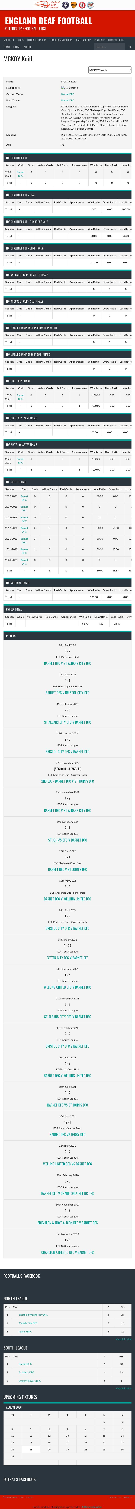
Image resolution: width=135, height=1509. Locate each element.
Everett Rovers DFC (30, 1380)
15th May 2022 (67, 880)
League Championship (61, 40)
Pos (7, 1307)
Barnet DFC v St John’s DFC (67, 869)
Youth (27, 47)
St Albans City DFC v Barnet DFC (67, 722)
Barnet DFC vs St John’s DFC (67, 1105)
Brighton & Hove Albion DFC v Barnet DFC (67, 1222)
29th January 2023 (67, 733)
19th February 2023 (67, 703)
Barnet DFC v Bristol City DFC (67, 692)
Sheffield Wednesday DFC (33, 1314)
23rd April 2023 (67, 645)
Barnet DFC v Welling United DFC (67, 898)
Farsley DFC (25, 1331)
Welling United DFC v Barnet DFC (67, 987)
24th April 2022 (67, 910)
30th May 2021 (67, 1116)
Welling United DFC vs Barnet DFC (67, 1163)
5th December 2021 (68, 968)
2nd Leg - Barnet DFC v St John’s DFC (67, 781)
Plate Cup (99, 40)
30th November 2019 (67, 1204)
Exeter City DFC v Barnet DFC (67, 957)
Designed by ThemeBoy (120, 1497)
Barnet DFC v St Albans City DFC (67, 663)
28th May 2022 (67, 851)
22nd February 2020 (68, 1175)
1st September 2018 (67, 1234)
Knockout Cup (115, 40)
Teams (7, 47)
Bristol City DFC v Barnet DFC (67, 751)
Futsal (17, 47)
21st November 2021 (67, 998)
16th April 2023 (67, 674)
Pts (123, 1307)
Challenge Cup (83, 40)
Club (15, 1307)
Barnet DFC (67, 94)
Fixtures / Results (36, 40)
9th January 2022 (67, 939)
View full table (123, 1339)
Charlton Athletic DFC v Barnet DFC (67, 1252)
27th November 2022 (67, 762)
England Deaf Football (48, 20)
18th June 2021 (67, 1086)
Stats (21, 40)
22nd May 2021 (67, 1145)
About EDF (9, 40)
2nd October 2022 (67, 821)
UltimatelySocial (92, 1506)
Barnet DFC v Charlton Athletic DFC (67, 1193)
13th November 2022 (67, 792)
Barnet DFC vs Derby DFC (67, 1134)
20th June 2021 (67, 1057)
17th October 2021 (67, 1027)
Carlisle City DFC (28, 1323)
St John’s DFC (26, 1372)
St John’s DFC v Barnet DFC (67, 840)
